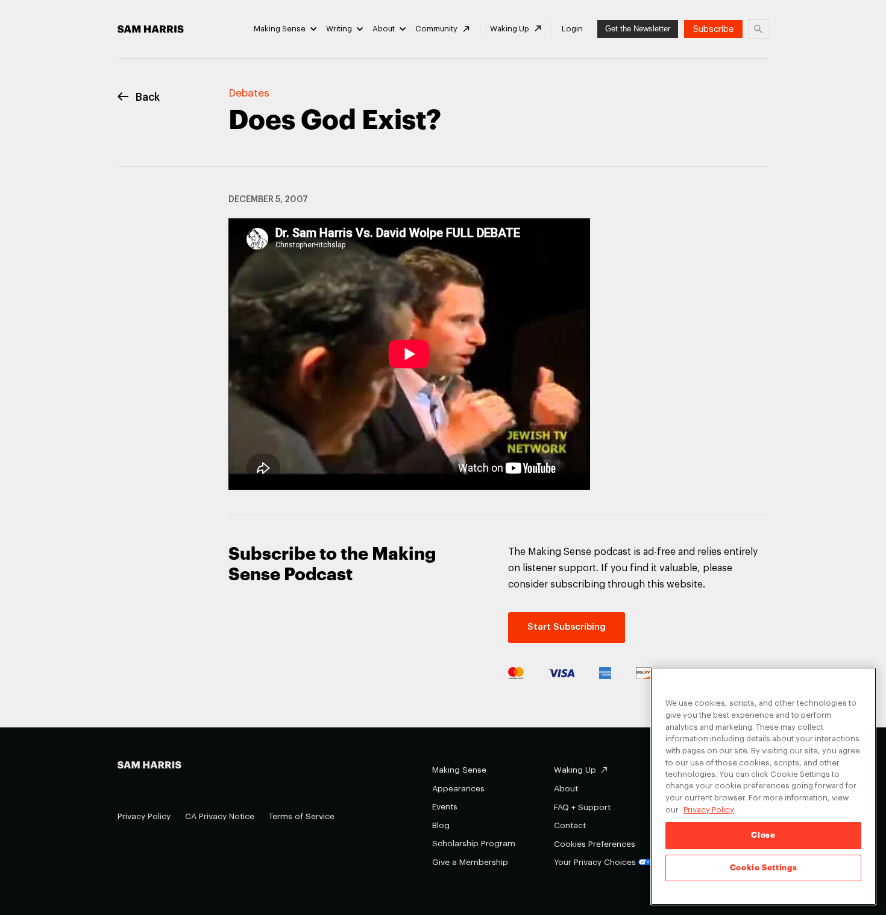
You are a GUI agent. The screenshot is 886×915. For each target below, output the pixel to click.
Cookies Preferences (594, 844)
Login (572, 29)
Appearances (458, 789)
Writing (339, 29)
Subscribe (713, 29)
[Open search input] (758, 29)
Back (148, 97)
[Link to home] (151, 29)
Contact (570, 825)
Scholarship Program (473, 843)
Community (436, 29)
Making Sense (280, 29)
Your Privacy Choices (595, 862)
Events (444, 807)
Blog (441, 825)
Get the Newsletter (637, 28)
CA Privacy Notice (219, 816)
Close (763, 835)
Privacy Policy (144, 816)
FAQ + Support (582, 807)
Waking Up (509, 29)
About (383, 29)
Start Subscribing (566, 627)
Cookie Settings (763, 868)
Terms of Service (302, 816)
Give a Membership (470, 862)
